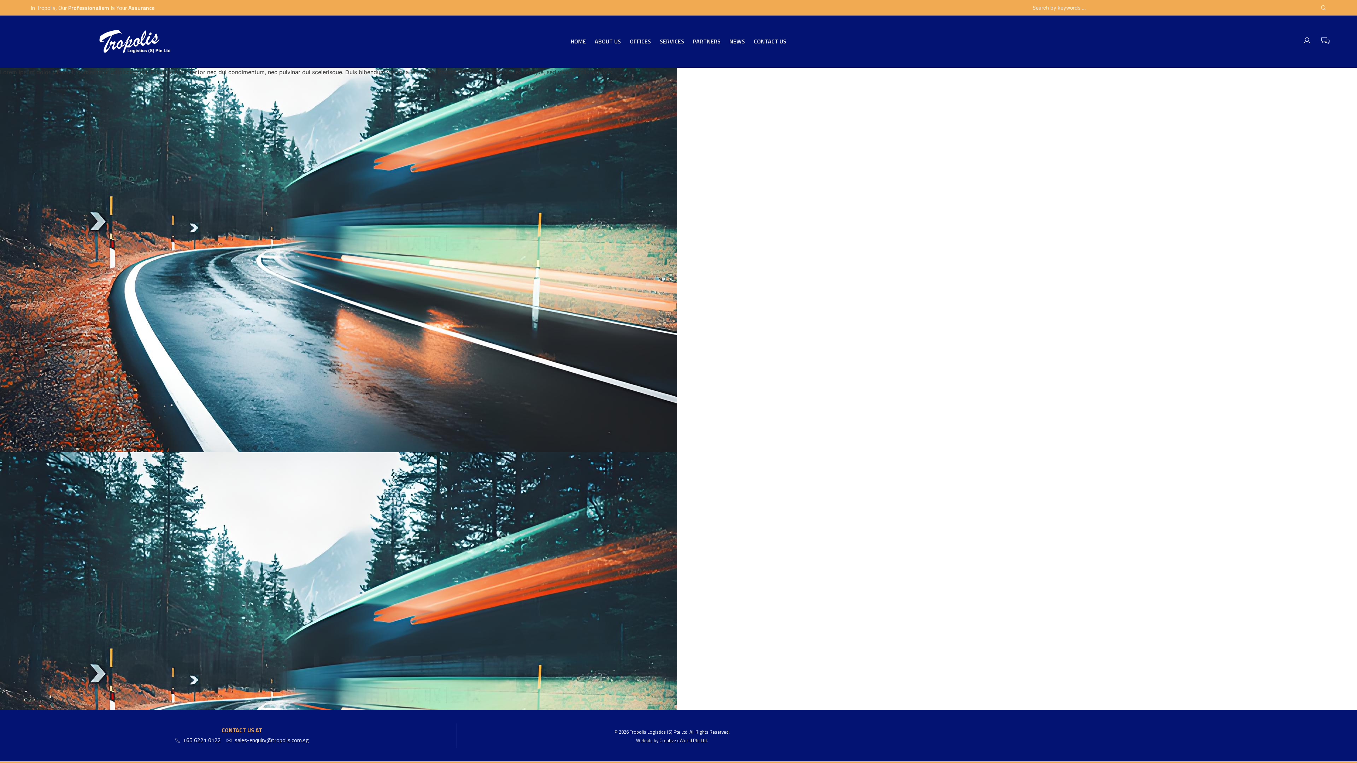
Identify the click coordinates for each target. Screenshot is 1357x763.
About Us (608, 41)
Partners (707, 41)
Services (672, 41)
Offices (640, 41)
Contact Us (770, 41)
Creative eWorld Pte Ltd (683, 740)
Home (578, 41)
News (737, 41)
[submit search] (1323, 8)
